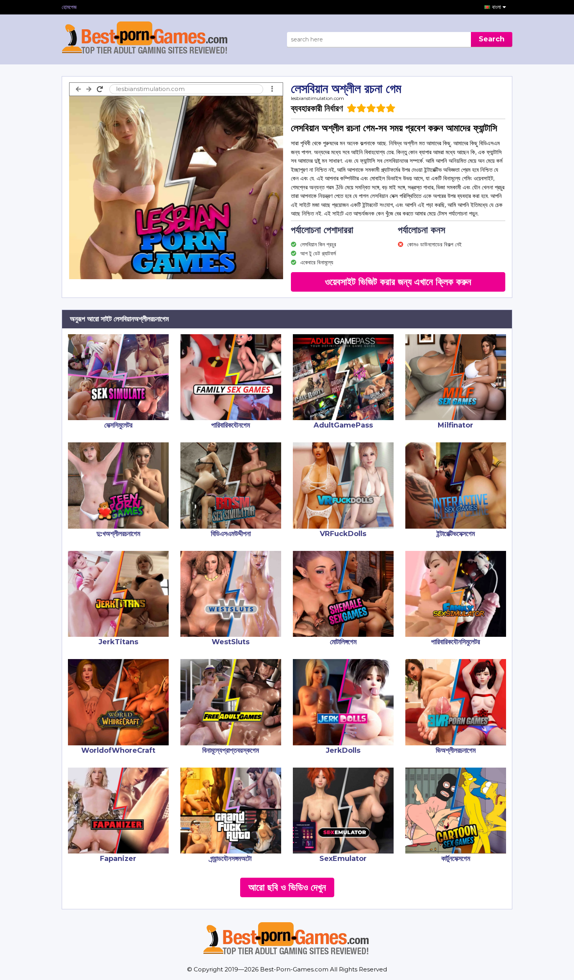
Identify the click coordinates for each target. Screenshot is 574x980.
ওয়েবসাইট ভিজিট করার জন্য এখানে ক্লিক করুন (398, 281)
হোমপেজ (69, 7)
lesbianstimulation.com (317, 98)
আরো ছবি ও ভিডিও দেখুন (287, 887)
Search (491, 39)
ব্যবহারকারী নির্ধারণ (317, 108)
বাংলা (497, 7)
